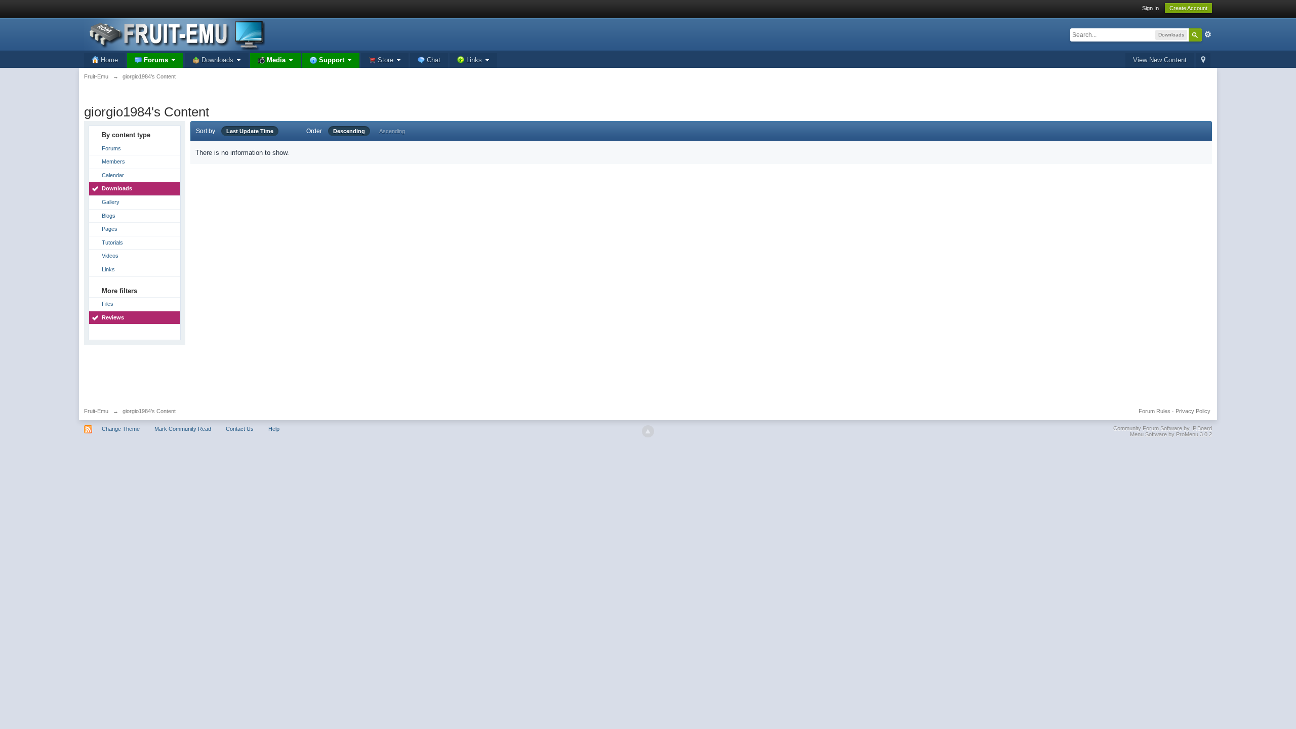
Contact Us (240, 429)
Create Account (1188, 8)
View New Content (1160, 60)
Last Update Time (249, 131)
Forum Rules (1154, 411)
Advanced (1208, 34)
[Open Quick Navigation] (1203, 60)
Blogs (108, 216)
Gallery (110, 202)
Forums (111, 148)
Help (273, 429)
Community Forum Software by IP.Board (1162, 428)
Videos (110, 256)
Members (113, 161)
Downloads (117, 188)
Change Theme (121, 429)
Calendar (113, 175)
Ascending (392, 131)
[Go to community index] (174, 33)
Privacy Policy (1193, 411)
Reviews (113, 317)
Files (107, 304)
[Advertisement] (648, 372)
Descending (349, 131)
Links (108, 269)
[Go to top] (648, 431)
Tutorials (112, 242)
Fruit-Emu (96, 411)
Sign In (1150, 8)
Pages (109, 229)
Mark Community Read (182, 429)
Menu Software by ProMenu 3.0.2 (1171, 434)
